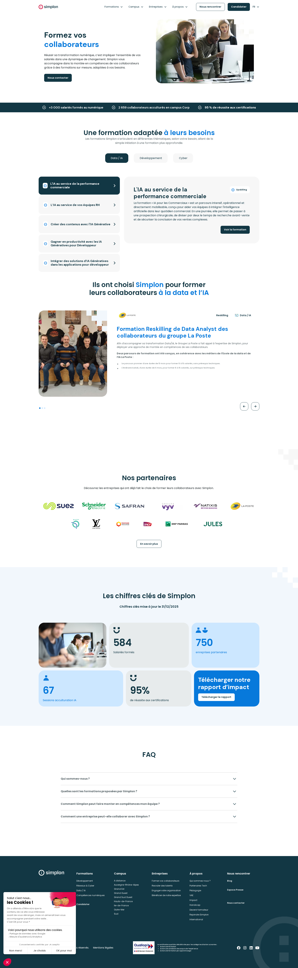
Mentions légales (103, 947)
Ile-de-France (121, 905)
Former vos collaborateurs (165, 880)
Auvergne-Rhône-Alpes (126, 884)
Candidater (238, 6)
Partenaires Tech (198, 885)
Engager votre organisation (166, 890)
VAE (191, 895)
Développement (84, 880)
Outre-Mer (119, 909)
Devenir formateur (199, 909)
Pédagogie (195, 890)
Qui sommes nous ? (200, 880)
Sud (116, 913)
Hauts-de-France (123, 901)
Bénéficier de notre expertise (166, 895)
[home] (48, 7)
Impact (193, 900)
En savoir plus (149, 544)
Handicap (195, 904)
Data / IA (81, 890)
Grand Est (119, 888)
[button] (114, 7)
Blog (229, 880)
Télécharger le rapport (216, 697)
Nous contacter (58, 78)
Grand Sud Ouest (123, 897)
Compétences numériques (90, 895)
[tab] (116, 158)
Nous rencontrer (210, 6)
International (196, 919)
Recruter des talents (162, 885)
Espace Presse (235, 889)
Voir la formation (235, 229)
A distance (119, 880)
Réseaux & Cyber (85, 885)
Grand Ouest (120, 893)
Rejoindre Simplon (199, 914)
